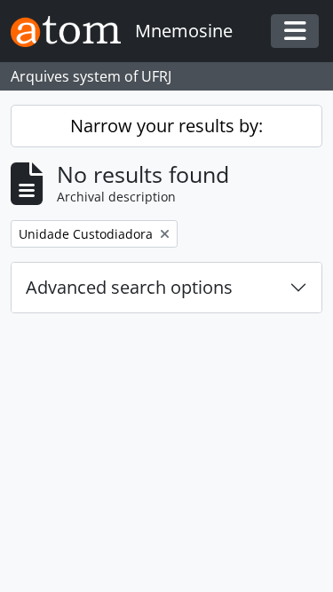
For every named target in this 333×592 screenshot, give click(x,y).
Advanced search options (129, 287)
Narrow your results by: (166, 126)
